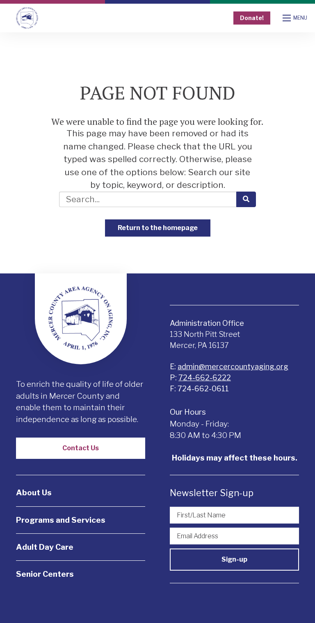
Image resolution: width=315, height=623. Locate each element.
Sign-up (234, 559)
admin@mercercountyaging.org (233, 366)
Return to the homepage (158, 228)
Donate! (252, 17)
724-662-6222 (204, 377)
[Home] (27, 18)
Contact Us (80, 448)
